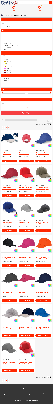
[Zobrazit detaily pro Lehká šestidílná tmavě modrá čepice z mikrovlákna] (43, 208)
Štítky (4, 19)
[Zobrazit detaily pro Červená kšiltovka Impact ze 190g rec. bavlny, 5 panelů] (26, 347)
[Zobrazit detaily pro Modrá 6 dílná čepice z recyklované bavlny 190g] (9, 208)
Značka (4, 75)
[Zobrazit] (48, 121)
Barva (4, 53)
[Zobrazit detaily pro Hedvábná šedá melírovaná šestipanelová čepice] (9, 312)
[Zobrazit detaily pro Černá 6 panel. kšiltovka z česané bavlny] (9, 243)
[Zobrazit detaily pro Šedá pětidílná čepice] (9, 277)
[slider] (2, 92)
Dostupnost (5, 100)
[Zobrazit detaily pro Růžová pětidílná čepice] (26, 243)
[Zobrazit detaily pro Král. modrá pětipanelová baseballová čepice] (43, 312)
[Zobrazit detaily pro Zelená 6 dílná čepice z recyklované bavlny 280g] (43, 173)
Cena (3, 89)
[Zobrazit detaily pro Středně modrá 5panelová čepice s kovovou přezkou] (43, 138)
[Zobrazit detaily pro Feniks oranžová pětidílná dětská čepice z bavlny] (43, 243)
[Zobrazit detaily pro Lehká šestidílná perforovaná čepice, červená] (26, 138)
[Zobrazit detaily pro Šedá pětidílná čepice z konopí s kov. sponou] (26, 208)
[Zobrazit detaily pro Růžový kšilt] (26, 277)
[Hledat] (50, 2)
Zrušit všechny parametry (26, 107)
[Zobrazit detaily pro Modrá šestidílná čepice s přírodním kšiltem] (9, 138)
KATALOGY (27, 388)
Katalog (4, 30)
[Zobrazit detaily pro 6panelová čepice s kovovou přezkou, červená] (9, 173)
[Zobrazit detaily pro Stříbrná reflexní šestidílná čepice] (9, 347)
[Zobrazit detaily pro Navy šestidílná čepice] (43, 277)
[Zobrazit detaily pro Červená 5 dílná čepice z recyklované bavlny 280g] (26, 173)
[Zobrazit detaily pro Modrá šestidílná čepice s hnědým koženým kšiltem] (26, 312)
